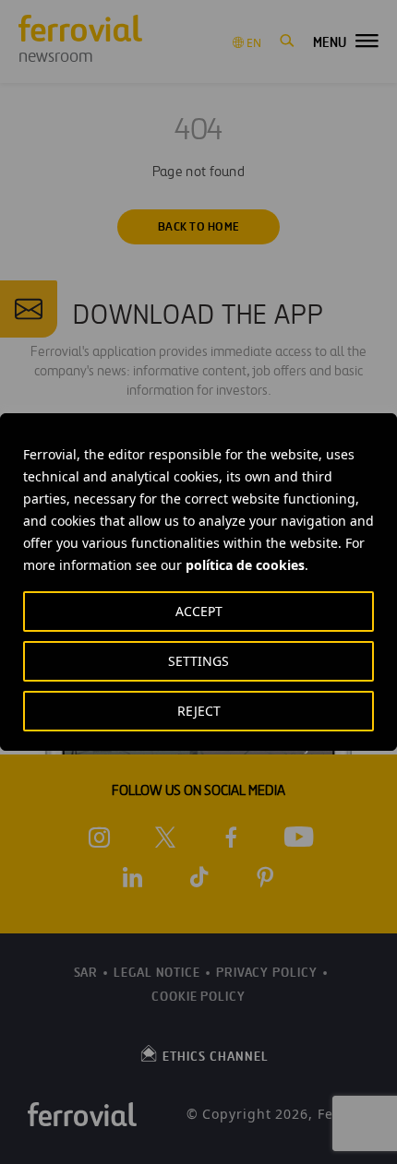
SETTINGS (198, 661)
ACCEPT (199, 611)
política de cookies (245, 565)
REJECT (199, 710)
